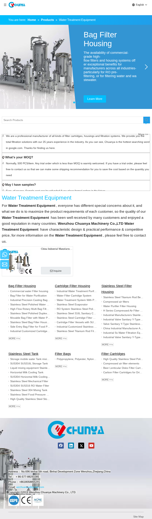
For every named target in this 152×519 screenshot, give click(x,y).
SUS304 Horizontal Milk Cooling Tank (30, 376)
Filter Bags (63, 354)
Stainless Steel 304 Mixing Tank (28, 390)
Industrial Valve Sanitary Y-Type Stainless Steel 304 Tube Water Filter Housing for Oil (123, 319)
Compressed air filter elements (121, 363)
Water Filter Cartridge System (74, 295)
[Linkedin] (71, 446)
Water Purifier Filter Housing (119, 306)
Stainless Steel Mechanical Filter (29, 381)
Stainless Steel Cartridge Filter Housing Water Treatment (77, 317)
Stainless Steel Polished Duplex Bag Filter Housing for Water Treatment (30, 313)
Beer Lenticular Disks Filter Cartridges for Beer (123, 367)
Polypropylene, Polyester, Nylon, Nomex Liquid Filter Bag (77, 359)
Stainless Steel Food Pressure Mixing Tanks (30, 394)
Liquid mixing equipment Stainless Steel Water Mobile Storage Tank (30, 367)
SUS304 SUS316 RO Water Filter (29, 385)
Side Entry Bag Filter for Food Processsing (30, 326)
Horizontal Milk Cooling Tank (26, 372)
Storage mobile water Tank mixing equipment (30, 359)
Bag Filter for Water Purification (28, 295)
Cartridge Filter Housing (72, 286)
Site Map (138, 516)
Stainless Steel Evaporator (72, 304)
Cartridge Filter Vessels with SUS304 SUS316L (77, 322)
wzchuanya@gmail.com (30, 487)
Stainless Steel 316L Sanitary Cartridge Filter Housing (77, 313)
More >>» (14, 338)
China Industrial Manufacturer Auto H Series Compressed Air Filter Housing (57, 249)
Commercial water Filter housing (29, 291)
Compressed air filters (116, 301)
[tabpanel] (76, 67)
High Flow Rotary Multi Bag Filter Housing (30, 308)
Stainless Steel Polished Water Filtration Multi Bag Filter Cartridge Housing (30, 304)
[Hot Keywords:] (146, 120)
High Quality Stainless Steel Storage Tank (30, 398)
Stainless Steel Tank (23, 354)
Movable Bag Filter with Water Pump (30, 317)
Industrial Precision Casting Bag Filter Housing (30, 300)
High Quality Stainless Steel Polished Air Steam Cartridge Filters (123, 359)
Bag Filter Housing (22, 286)
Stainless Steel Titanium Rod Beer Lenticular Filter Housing (123, 297)
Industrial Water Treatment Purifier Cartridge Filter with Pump (77, 291)
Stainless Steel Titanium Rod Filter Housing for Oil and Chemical (77, 331)
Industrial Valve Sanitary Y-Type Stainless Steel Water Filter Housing (123, 337)
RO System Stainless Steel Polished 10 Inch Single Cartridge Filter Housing (77, 308)
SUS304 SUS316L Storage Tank (29, 363)
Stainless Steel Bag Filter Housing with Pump (30, 322)
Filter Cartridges (113, 354)
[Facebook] (61, 446)
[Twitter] (81, 446)
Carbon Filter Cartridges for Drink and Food (123, 372)
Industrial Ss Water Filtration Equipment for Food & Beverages (123, 332)
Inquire (57, 270)
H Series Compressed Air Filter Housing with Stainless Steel (123, 310)
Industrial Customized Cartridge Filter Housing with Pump (30, 331)
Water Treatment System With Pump (77, 300)
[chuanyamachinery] (76, 430)
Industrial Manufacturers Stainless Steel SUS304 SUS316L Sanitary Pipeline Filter (123, 315)
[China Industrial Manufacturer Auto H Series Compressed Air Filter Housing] (17, 261)
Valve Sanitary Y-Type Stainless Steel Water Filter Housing (123, 323)
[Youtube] (91, 446)
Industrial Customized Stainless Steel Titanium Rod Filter (77, 326)
